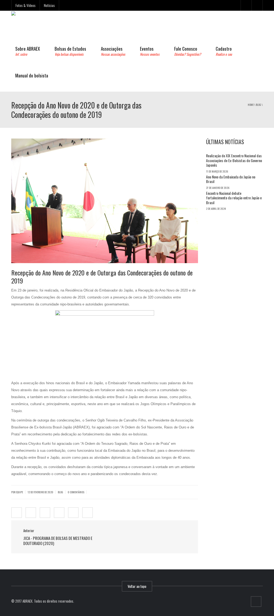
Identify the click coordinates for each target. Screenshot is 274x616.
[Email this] (87, 512)
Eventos (149, 51)
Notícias (49, 5)
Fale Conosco (187, 51)
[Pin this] (59, 512)
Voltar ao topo (137, 586)
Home (251, 105)
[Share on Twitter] (30, 512)
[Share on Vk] (73, 512)
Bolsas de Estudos (70, 51)
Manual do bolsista (31, 75)
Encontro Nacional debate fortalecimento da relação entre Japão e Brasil (234, 197)
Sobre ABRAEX (27, 51)
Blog (258, 105)
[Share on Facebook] (16, 512)
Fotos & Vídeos (26, 5)
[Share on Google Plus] (45, 512)
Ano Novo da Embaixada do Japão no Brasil (230, 179)
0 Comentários (76, 492)
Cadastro (224, 51)
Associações (113, 51)
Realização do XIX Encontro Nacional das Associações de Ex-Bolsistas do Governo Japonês (234, 160)
